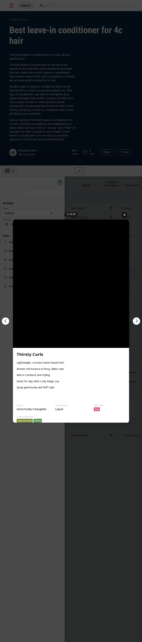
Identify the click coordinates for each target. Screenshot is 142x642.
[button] (5, 321)
